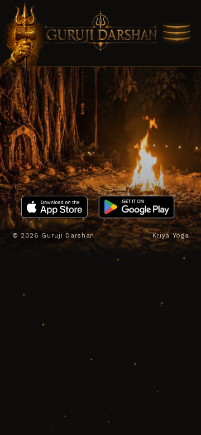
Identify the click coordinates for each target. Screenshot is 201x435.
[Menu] (176, 33)
